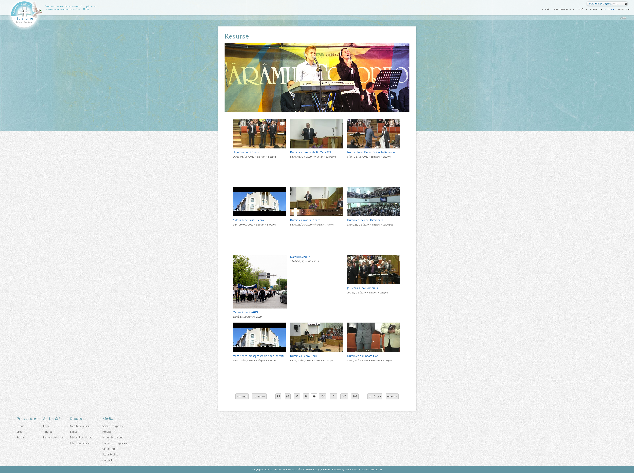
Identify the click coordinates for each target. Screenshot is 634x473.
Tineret (47, 431)
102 (344, 396)
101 (333, 396)
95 (278, 396)
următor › (375, 396)
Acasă (546, 9)
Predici (106, 431)
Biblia (73, 431)
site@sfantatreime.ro (349, 469)
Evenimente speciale (115, 443)
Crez (19, 431)
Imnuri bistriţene (112, 437)
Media (609, 9)
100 (322, 396)
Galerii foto (109, 460)
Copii (46, 426)
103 (355, 396)
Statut (20, 437)
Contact (623, 9)
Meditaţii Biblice (80, 426)
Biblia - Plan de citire (82, 437)
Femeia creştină (53, 437)
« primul (242, 396)
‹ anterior (259, 396)
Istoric (20, 426)
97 (296, 396)
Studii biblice (110, 454)
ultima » (392, 396)
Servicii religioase (113, 426)
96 (287, 396)
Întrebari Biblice (80, 443)
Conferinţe (109, 449)
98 (306, 396)
